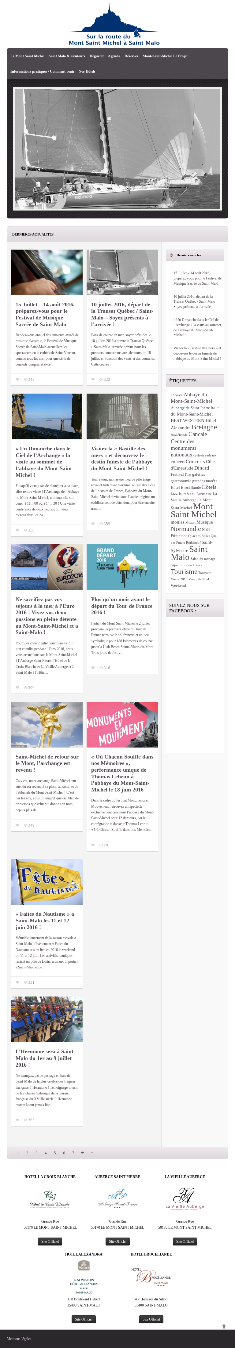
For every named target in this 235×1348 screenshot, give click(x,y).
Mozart (190, 522)
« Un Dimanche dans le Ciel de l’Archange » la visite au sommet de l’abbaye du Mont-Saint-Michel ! (45, 461)
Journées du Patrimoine (195, 494)
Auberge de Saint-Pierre (190, 407)
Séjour (175, 565)
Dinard (201, 468)
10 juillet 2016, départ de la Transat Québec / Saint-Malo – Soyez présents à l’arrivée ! (122, 314)
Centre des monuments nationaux (183, 448)
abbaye (177, 395)
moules (178, 521)
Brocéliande (179, 435)
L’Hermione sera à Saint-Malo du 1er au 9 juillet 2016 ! (45, 1058)
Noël (206, 529)
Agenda (114, 56)
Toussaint (204, 573)
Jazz (174, 493)
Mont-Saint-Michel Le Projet (165, 56)
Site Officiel (50, 1241)
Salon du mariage (203, 558)
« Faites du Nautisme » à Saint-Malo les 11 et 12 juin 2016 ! (45, 920)
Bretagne (204, 427)
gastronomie (181, 480)
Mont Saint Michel (194, 510)
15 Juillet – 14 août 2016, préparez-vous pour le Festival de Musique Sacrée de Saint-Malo (45, 314)
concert (178, 461)
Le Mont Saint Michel (27, 56)
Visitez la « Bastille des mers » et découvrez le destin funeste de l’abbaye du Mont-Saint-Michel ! (121, 458)
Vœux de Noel (198, 579)
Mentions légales (19, 1339)
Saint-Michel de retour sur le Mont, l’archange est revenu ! (47, 763)
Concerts (195, 461)
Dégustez (97, 56)
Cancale (197, 434)
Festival (177, 474)
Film (188, 474)
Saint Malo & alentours (67, 56)
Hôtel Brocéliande (186, 487)
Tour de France (191, 565)
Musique (204, 521)
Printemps (179, 535)
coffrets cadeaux (205, 455)
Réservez (131, 56)
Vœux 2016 (179, 579)
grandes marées (204, 480)
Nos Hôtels (87, 71)
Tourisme (184, 571)
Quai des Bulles (199, 536)
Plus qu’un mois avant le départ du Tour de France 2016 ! (121, 605)
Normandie (186, 528)
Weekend (178, 585)
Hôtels (209, 487)
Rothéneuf (193, 542)
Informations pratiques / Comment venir (42, 71)
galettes (198, 474)
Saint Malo (189, 553)
